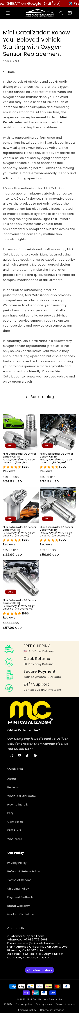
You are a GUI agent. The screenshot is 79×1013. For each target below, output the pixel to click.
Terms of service (66, 1004)
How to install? (17, 804)
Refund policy (24, 1004)
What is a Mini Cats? (22, 796)
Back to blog (42, 396)
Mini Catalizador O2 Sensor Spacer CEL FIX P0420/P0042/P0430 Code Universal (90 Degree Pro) (56, 531)
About (11, 779)
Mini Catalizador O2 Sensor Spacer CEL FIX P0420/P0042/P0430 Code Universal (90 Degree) (56, 458)
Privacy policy (44, 1004)
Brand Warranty (18, 906)
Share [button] (11, 72)
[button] (7, 13)
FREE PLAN (14, 830)
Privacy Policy (17, 863)
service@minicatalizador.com (39, 943)
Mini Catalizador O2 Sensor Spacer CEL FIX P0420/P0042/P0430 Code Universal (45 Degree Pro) (19, 604)
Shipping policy (27, 1010)
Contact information (52, 1010)
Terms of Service (19, 880)
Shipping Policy (18, 888)
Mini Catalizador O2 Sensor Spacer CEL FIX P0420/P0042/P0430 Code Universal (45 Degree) (19, 531)
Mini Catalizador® (37, 999)
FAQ (10, 813)
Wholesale (14, 839)
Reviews (13, 787)
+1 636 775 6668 (36, 939)
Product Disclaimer (20, 914)
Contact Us (15, 822)
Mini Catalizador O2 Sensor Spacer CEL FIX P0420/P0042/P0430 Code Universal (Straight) (19, 458)
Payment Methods (20, 897)
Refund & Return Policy (23, 871)
